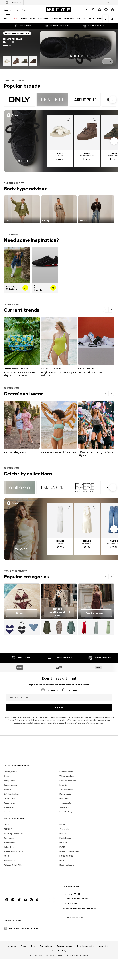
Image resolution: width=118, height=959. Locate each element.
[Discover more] (21, 141)
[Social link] (7, 899)
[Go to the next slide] (110, 61)
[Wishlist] (106, 10)
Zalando (77, 955)
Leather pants (66, 771)
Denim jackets (10, 785)
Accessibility (105, 946)
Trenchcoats (65, 803)
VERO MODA (9, 860)
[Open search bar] (110, 19)
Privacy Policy (14, 720)
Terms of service (64, 946)
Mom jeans (64, 798)
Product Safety (59, 951)
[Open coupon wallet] (86, 10)
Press (23, 946)
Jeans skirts (9, 803)
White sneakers (66, 776)
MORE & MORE (66, 856)
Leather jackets (11, 798)
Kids (24, 9)
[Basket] (112, 10)
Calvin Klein (9, 847)
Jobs (33, 946)
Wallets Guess (66, 789)
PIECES (62, 833)
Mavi (61, 860)
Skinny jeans (9, 780)
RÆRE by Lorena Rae (14, 833)
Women (8, 9)
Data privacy (46, 946)
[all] (60, 100)
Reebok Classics (66, 865)
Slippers (7, 789)
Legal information (85, 946)
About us (11, 946)
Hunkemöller (9, 842)
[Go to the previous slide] (105, 61)
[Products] (22, 627)
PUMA (62, 847)
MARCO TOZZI (66, 842)
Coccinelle (64, 829)
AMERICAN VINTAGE (13, 851)
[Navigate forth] (105, 19)
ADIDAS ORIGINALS (13, 865)
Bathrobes (9, 807)
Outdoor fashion (11, 794)
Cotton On (9, 838)
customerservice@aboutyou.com (29, 723)
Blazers (7, 776)
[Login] (93, 10)
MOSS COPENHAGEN (69, 851)
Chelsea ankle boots (69, 780)
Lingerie (63, 785)
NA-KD (62, 825)
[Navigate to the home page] (20, 887)
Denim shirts (65, 794)
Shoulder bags (66, 812)
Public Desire (65, 838)
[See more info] (22, 116)
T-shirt (7, 812)
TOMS (7, 856)
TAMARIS (8, 829)
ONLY (6, 825)
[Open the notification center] (99, 9)
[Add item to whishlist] (68, 119)
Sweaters (64, 807)
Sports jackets (10, 771)
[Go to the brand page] (20, 49)
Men (17, 9)
